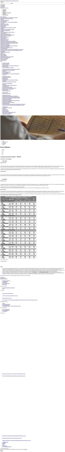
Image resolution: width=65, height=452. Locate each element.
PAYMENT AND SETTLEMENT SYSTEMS (8, 27)
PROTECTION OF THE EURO (5, 35)
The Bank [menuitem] (4, 9)
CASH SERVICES (3, 33)
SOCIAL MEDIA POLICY (6, 446)
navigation (6, 0)
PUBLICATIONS (3, 38)
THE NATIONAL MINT (4, 37)
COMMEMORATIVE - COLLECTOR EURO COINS (11, 306)
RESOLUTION (3, 26)
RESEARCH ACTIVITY (4, 39)
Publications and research (6, 65)
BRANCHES (4, 284)
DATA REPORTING (3, 48)
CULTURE (2, 23)
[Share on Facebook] (2, 152)
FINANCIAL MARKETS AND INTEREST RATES (9, 43)
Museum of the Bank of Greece (16, 440)
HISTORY (2, 19)
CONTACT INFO (3, 54)
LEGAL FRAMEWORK (4, 20)
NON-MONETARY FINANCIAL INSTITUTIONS (9, 42)
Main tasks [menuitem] (4, 10)
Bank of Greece (13, 373)
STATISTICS (4, 282)
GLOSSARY (4, 445)
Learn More (25, 449)
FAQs (7, 293)
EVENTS (2, 53)
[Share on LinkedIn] (2, 151)
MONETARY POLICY (6, 76)
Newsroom (4, 142)
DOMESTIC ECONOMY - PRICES (6, 47)
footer (16, 0)
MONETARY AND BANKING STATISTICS (8, 41)
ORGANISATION (3, 21)
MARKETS (2, 28)
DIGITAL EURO (3, 36)
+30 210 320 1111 (10, 295)
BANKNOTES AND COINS (7, 87)
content (11, 0)
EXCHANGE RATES (6, 305)
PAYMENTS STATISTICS (4, 44)
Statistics (3, 66)
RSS (3, 444)
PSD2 (3, 288)
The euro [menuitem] (4, 11)
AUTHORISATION (5, 310)
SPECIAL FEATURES (4, 58)
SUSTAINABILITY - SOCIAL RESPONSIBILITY (9, 22)
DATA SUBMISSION (6, 309)
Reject (1, 450)
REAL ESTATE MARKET (4, 46)
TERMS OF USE (5, 442)
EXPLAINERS (5, 109)
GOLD (3, 303)
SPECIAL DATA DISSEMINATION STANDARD (8, 45)
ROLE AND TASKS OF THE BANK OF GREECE (9, 17)
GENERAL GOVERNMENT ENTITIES (7, 29)
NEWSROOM (2, 51)
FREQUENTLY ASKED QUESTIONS (7, 56)
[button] (12, 3)
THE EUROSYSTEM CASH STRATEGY (7, 32)
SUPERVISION (3, 25)
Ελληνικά (3, 59)
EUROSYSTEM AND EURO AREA (6, 18)
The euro (3, 64)
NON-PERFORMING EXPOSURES (8, 287)
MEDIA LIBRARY (3, 55)
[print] (2, 154)
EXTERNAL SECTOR (4, 40)
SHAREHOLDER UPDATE (5, 52)
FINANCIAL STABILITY (6, 77)
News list (3, 143)
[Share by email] (2, 153)
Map (6, 298)
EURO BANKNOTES (6, 304)
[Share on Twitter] (2, 150)
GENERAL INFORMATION (5, 30)
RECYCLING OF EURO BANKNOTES (9, 88)
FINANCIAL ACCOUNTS (7, 98)
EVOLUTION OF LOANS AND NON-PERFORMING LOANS (11, 50)
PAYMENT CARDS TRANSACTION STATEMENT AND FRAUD (11, 49)
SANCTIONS (4, 311)
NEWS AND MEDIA (6, 283)
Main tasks (4, 63)
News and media (5, 67)
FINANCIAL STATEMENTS (5, 57)
